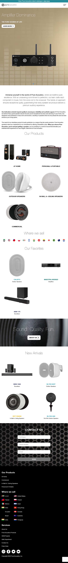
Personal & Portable (8, 487)
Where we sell (34, 233)
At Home (4, 476)
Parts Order (5, 546)
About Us (33, 338)
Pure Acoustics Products (9, 532)
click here (46, 1)
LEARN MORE (7, 24)
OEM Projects (6, 536)
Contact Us (34, 429)
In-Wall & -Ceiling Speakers (10, 483)
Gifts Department (7, 539)
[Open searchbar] (64, 5)
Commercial (5, 480)
